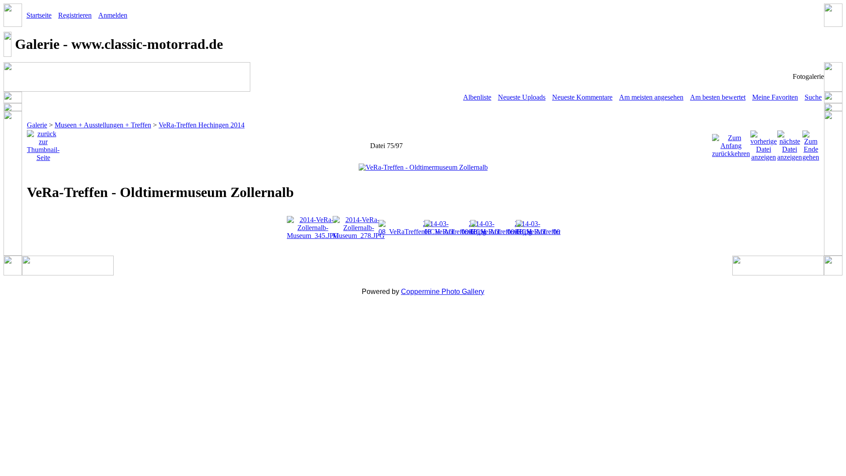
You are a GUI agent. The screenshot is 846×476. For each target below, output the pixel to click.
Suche (813, 97)
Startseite (39, 15)
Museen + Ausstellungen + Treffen (103, 125)
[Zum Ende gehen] (810, 143)
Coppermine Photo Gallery (442, 291)
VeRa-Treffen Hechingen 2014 (202, 125)
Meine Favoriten (775, 97)
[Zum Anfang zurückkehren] (731, 143)
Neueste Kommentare (582, 97)
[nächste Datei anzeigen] (789, 143)
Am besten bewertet (718, 97)
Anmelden (112, 15)
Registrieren (75, 15)
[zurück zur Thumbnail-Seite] (43, 143)
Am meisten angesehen (651, 97)
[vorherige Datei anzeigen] (763, 143)
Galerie (37, 125)
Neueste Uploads (521, 97)
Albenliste (477, 97)
